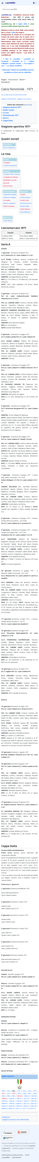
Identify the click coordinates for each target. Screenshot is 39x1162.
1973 (24, 1091)
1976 (3, 1093)
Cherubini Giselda (9, 194)
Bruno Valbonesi (9, 148)
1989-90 (11, 1098)
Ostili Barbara (25, 212)
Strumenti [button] (5, 82)
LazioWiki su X (18, 61)
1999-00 (11, 1103)
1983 (3, 1096)
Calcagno (6, 162)
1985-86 (19, 1096)
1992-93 (33, 1098)
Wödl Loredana (9, 206)
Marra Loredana (9, 203)
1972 (18, 1091)
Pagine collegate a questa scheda (17, 62)
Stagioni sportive (7, 1076)
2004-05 (11, 1106)
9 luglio (19, 24)
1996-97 (26, 1101)
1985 (13, 1096)
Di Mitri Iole (24, 200)
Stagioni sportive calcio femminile (15, 1119)
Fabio (13, 32)
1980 (24, 1093)
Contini (22, 194)
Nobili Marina (25, 209)
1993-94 (4, 1101)
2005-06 (19, 1106)
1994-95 (11, 1101)
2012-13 (33, 1108)
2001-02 (26, 1103)
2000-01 (19, 1103)
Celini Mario (7, 221)
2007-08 (33, 1106)
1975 (34, 1091)
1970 (8, 1091)
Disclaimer (16, 1157)
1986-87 (26, 1096)
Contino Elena (25, 197)
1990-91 (19, 1098)
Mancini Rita (7, 186)
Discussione (13, 79)
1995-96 (19, 1101)
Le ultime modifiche (14, 66)
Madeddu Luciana (10, 180)
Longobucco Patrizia (10, 177)
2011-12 (25, 1108)
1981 (29, 1093)
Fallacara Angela (9, 197)
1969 (3, 1091)
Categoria (6, 1117)
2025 (25, 24)
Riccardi (6, 183)
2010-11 (18, 1108)
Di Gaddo (6, 200)
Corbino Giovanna (10, 165)
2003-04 (4, 1106)
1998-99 (4, 1103)
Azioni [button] (21, 79)
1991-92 (26, 1098)
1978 (13, 1093)
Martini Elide (24, 206)
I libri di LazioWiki (11, 59)
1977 (8, 1093)
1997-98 (33, 1101)
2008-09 (4, 1108)
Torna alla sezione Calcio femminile (13, 95)
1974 (29, 1091)
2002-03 (33, 1103)
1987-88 (33, 1096)
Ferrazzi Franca (25, 203)
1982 (34, 1093)
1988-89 (4, 1098)
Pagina (4, 79)
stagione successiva (24, 99)
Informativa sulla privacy (12, 1155)
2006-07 (26, 1106)
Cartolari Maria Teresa (11, 174)
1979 (18, 1093)
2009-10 (11, 1108)
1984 (8, 1096)
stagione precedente (8, 99)
